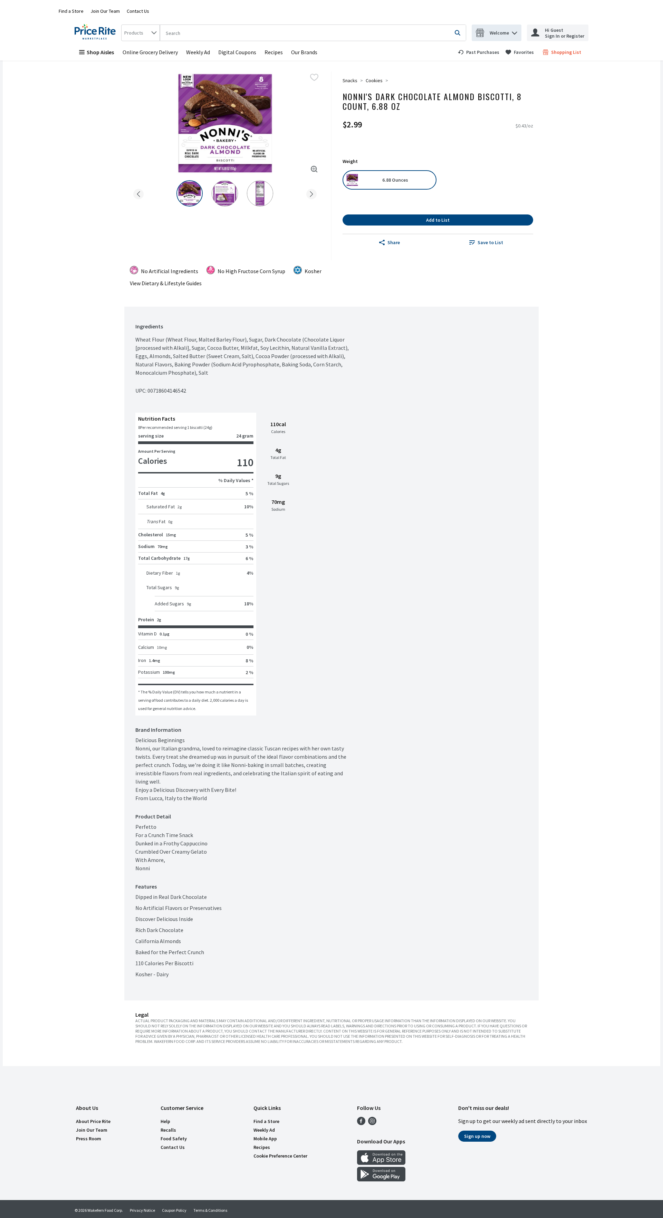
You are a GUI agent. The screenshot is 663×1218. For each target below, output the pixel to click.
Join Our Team (105, 11)
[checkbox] (314, 77)
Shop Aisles (100, 52)
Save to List (490, 242)
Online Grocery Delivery (150, 52)
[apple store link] (381, 1162)
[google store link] (381, 1179)
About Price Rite (93, 1121)
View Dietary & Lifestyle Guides (166, 283)
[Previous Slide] (138, 193)
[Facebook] (361, 1123)
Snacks (350, 80)
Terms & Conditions (210, 1210)
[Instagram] (372, 1123)
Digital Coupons (237, 52)
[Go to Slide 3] (260, 193)
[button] (514, 31)
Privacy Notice (142, 1210)
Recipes (274, 52)
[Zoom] (314, 169)
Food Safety (174, 1138)
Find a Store (71, 11)
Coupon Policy (174, 1210)
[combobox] (140, 33)
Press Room (88, 1138)
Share (393, 242)
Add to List (438, 220)
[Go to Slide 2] (225, 193)
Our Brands (304, 52)
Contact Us (138, 11)
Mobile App (265, 1138)
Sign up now (477, 1136)
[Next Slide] (311, 193)
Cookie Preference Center (280, 1156)
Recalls (168, 1130)
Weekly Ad (198, 52)
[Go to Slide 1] (189, 193)
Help (165, 1121)
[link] (478, 52)
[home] (96, 33)
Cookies (374, 80)
